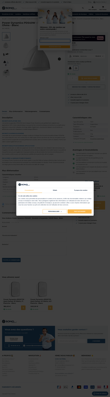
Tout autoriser (79, 211)
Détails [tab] (55, 190)
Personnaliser (53, 211)
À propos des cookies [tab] (80, 190)
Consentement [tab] (29, 190)
